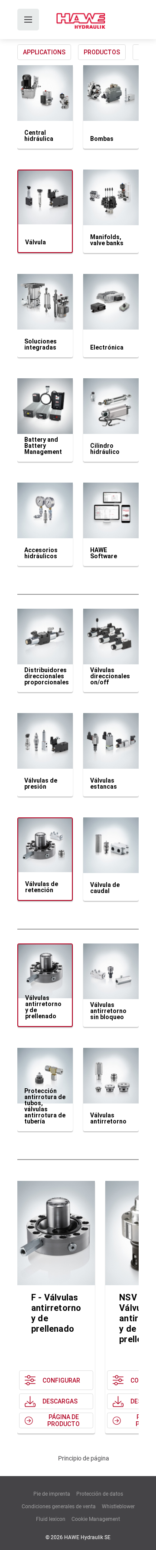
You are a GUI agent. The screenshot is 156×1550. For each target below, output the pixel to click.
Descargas (60, 1401)
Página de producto (63, 1420)
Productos (102, 52)
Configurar (61, 1380)
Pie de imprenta (51, 1494)
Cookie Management (96, 1519)
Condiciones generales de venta (59, 1506)
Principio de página (83, 1458)
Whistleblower (118, 1506)
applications (44, 52)
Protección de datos (99, 1494)
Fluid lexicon (50, 1519)
